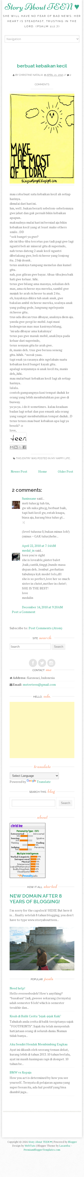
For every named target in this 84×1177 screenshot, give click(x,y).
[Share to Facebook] (24, 447)
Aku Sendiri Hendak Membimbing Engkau (38, 1044)
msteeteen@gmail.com (39, 684)
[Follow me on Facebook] (33, 663)
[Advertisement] (43, 730)
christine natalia (31, 75)
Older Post (65, 471)
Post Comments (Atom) (45, 628)
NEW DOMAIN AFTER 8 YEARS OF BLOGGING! (36, 898)
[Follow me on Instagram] (51, 663)
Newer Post (19, 471)
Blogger (72, 1141)
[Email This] (11, 447)
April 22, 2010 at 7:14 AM (39, 546)
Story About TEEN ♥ (42, 6)
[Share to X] (20, 447)
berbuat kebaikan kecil (42, 66)
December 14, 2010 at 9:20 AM (42, 607)
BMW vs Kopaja (20, 1072)
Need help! (17, 988)
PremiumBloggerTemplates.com (42, 1149)
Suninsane (29, 498)
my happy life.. (61, 458)
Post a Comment (23, 612)
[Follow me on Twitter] (42, 663)
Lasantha (64, 1145)
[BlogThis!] (16, 447)
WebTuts (30, 1145)
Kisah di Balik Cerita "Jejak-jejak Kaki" (35, 1016)
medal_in (28, 550)
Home (42, 471)
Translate (44, 781)
